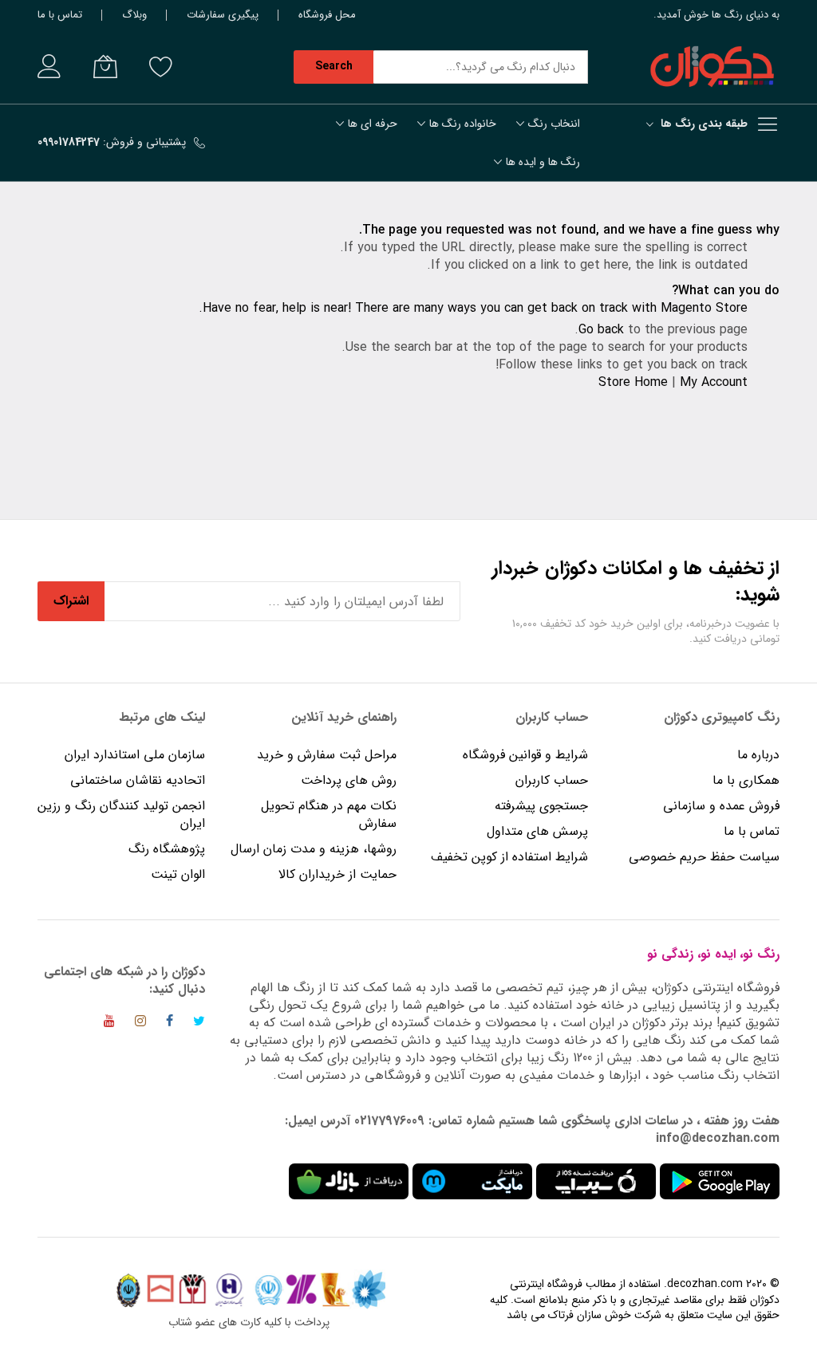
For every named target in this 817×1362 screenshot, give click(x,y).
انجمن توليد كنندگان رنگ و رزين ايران (121, 814)
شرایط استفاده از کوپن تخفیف (509, 857)
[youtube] (109, 1023)
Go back (601, 330)
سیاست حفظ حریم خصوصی (704, 857)
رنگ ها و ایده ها (543, 162)
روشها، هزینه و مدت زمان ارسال (314, 849)
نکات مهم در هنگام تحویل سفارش (329, 814)
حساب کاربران (549, 780)
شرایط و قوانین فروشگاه (525, 755)
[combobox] (480, 67)
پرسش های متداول (537, 831)
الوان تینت (178, 874)
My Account (714, 382)
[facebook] (169, 1023)
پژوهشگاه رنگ (166, 849)
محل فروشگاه (327, 14)
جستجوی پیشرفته (541, 806)
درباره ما (758, 755)
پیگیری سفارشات (223, 14)
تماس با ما (59, 14)
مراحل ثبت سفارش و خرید (327, 755)
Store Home (633, 382)
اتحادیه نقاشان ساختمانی (137, 780)
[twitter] (199, 1023)
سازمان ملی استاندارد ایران (135, 755)
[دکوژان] (712, 67)
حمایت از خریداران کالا (337, 874)
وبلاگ (134, 14)
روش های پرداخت (349, 780)
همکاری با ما (746, 780)
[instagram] (140, 1023)
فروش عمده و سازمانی (721, 806)
